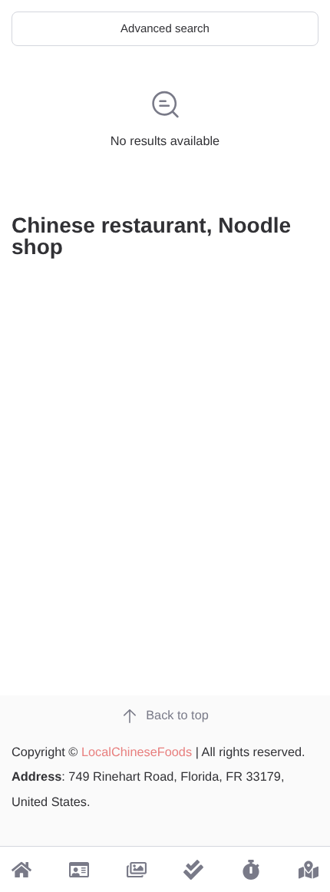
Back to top (177, 715)
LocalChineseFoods (136, 752)
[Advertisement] (165, 511)
